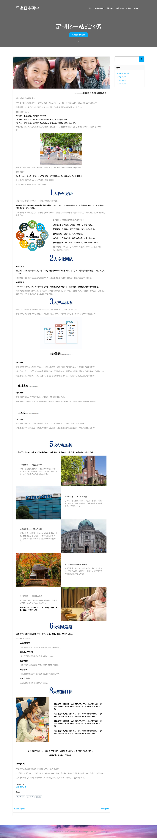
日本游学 (30, 797)
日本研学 (38, 797)
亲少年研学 (20, 797)
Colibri (102, 831)
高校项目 (110, 8)
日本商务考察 (98, 8)
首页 (90, 8)
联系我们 (137, 8)
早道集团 (129, 8)
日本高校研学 (121, 84)
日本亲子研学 (121, 77)
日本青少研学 (119, 8)
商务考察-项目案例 (123, 73)
